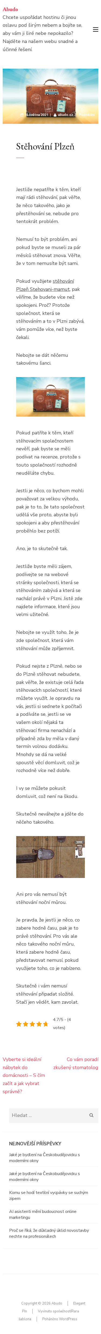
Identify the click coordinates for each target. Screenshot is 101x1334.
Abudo (10, 9)
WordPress (68, 1319)
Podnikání (87, 115)
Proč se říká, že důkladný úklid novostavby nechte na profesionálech (49, 1233)
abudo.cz (65, 115)
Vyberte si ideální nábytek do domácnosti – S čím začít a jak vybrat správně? (24, 1075)
